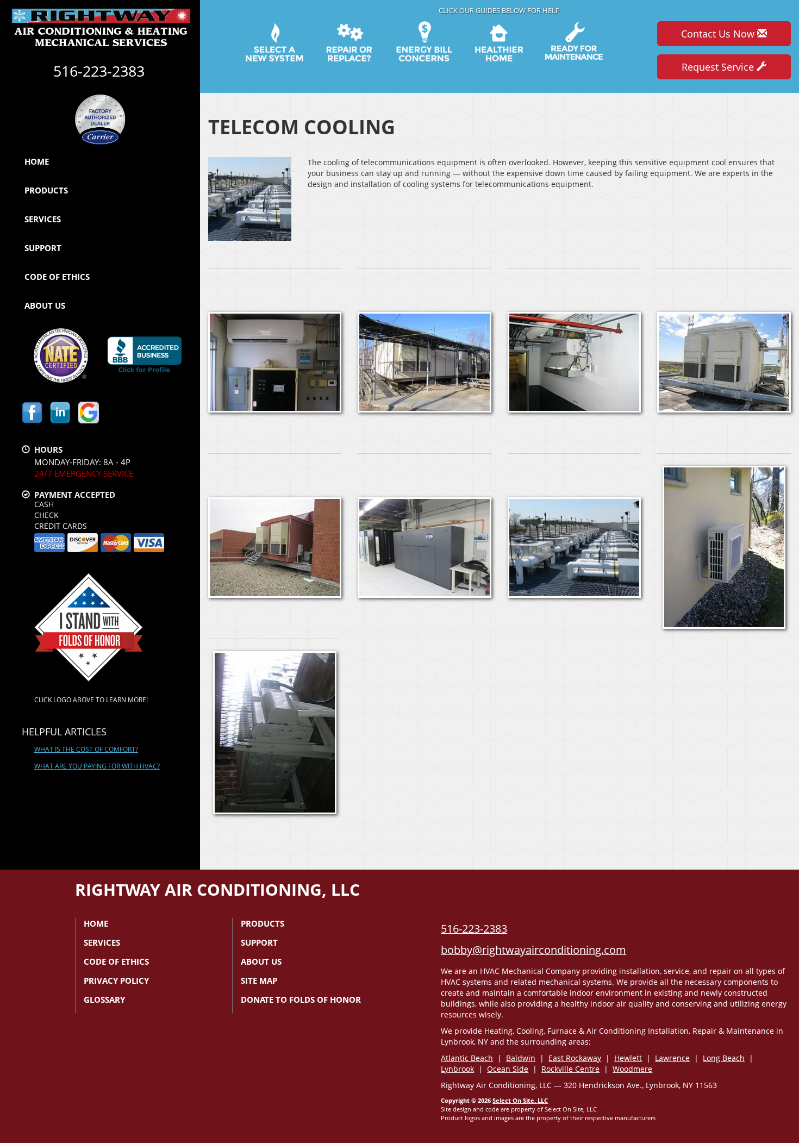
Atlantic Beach (467, 1058)
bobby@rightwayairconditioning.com (533, 949)
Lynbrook (457, 1069)
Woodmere (632, 1069)
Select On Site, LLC (520, 1100)
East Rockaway (574, 1058)
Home (36, 161)
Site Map (259, 980)
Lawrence (672, 1058)
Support (42, 247)
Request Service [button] (719, 66)
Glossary (104, 999)
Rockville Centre (570, 1069)
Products (46, 190)
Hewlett (628, 1058)
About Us (44, 305)
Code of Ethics (57, 276)
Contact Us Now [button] (719, 33)
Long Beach (724, 1058)
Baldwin (520, 1058)
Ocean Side (507, 1069)
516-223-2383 (474, 928)
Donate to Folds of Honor (301, 999)
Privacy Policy (116, 980)
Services (42, 219)
